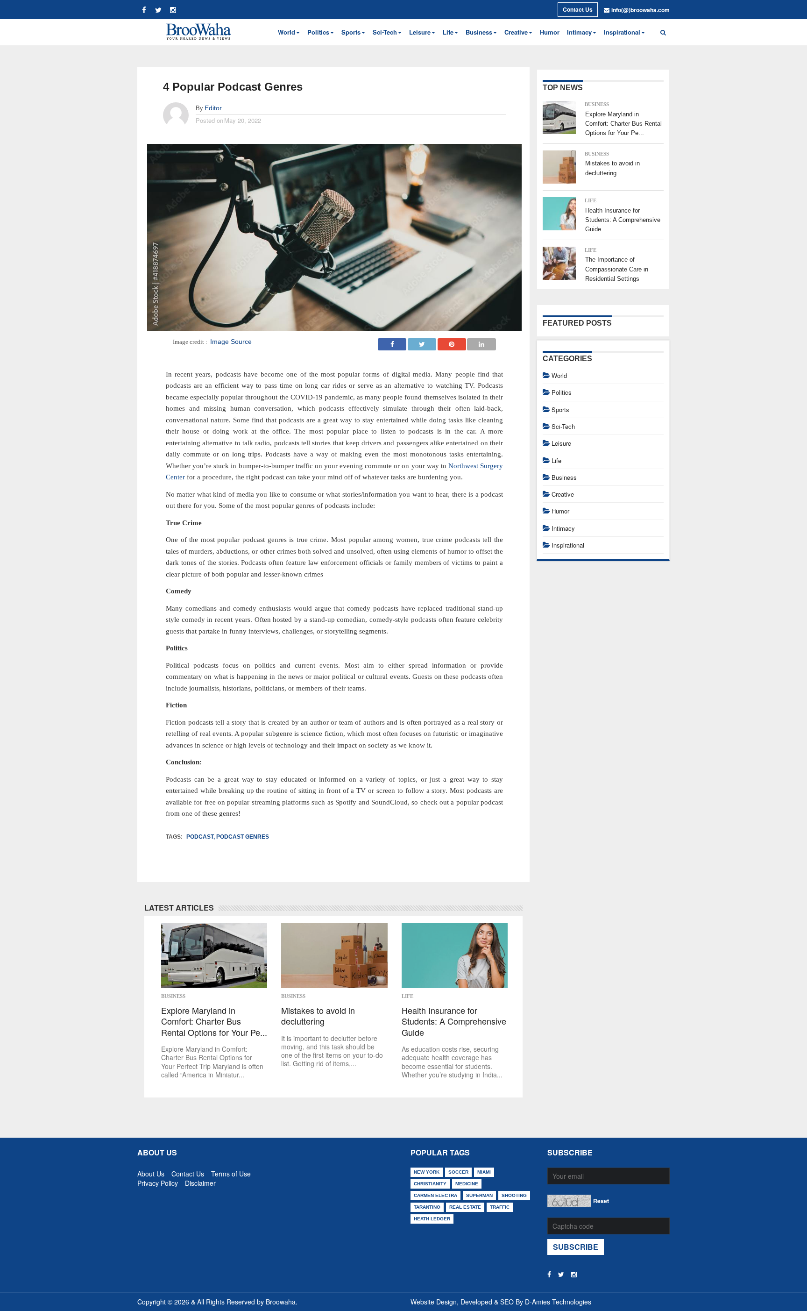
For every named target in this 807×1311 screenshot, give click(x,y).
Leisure (561, 443)
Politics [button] (318, 32)
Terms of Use (231, 1172)
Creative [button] (516, 32)
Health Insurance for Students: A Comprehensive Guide (454, 1021)
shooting (514, 1195)
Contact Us (578, 9)
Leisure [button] (420, 32)
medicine (466, 1183)
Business (173, 996)
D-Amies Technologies (558, 1301)
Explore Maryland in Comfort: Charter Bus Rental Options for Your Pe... (214, 1021)
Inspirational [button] (622, 32)
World (559, 375)
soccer (458, 1172)
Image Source (231, 341)
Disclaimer (200, 1181)
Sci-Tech (563, 426)
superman (479, 1195)
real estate (465, 1207)
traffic (500, 1207)
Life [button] (448, 32)
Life (407, 996)
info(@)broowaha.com (640, 10)
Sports (560, 409)
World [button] (286, 32)
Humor (549, 32)
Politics (562, 392)
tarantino (427, 1207)
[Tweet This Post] (422, 341)
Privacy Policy (157, 1181)
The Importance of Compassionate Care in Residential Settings (616, 269)
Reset (601, 1201)
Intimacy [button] (579, 32)
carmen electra (435, 1195)
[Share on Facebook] (392, 341)
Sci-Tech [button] (385, 32)
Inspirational (568, 545)
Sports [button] (351, 32)
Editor (213, 108)
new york (426, 1172)
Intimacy (563, 528)
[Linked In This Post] (481, 341)
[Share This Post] (452, 341)
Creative (563, 494)
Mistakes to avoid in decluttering (318, 1016)
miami (484, 1172)
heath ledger (432, 1218)
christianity (430, 1183)
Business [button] (479, 32)
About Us (150, 1172)
